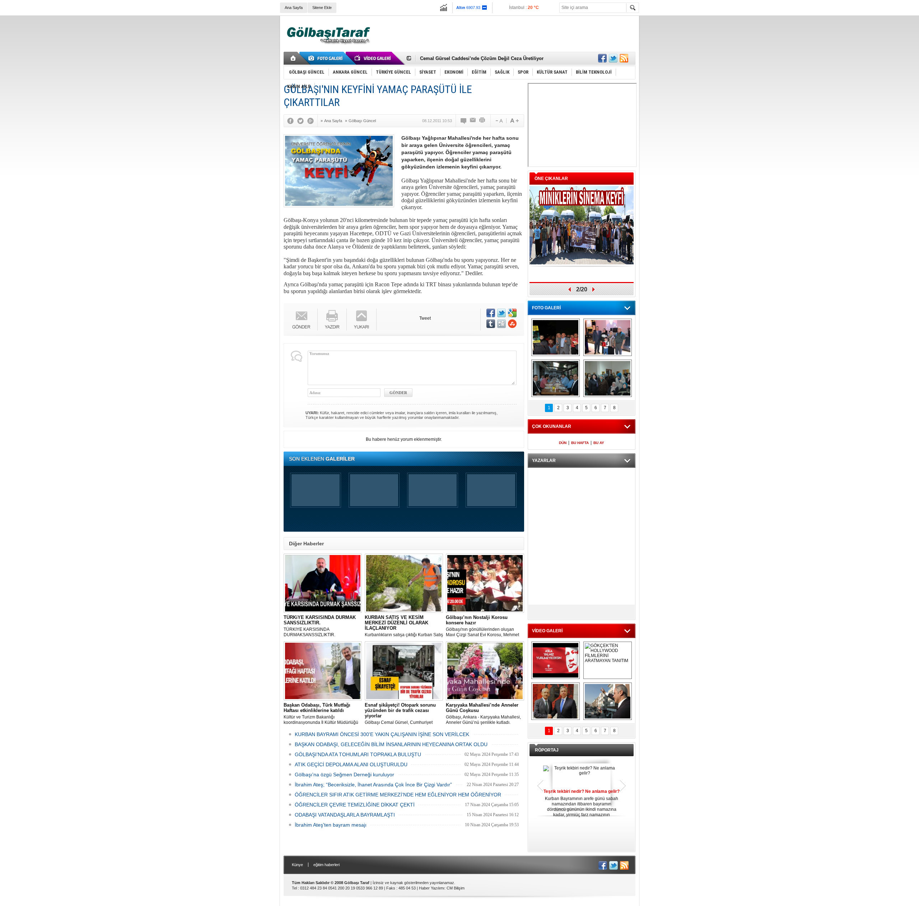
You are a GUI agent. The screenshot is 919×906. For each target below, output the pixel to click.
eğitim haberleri (326, 865)
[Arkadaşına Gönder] (473, 120)
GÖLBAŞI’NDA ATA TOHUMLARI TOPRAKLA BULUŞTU (358, 754)
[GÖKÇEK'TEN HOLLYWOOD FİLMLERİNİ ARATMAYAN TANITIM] (607, 660)
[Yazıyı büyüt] (514, 120)
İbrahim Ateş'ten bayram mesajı (331, 825)
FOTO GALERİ (546, 307)
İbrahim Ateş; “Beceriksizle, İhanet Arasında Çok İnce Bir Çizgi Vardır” (373, 784)
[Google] (312, 120)
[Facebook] (292, 120)
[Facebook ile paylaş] (602, 58)
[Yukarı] (362, 319)
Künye (297, 865)
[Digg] (501, 323)
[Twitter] (302, 120)
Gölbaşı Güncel (362, 121)
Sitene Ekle (322, 7)
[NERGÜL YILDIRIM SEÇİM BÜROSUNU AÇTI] (607, 378)
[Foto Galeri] (326, 58)
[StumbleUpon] (512, 323)
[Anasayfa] (293, 58)
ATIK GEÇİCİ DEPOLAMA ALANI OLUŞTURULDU (351, 764)
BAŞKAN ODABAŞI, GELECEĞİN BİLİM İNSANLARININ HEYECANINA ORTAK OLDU (391, 744)
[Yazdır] (482, 120)
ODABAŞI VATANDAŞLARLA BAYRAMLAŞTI (345, 815)
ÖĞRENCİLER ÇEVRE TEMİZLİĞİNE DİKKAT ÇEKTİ (355, 805)
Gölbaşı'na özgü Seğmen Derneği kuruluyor (344, 774)
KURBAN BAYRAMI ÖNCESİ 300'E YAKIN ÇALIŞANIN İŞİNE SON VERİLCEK (382, 734)
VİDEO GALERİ (547, 630)
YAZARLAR (544, 460)
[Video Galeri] (373, 58)
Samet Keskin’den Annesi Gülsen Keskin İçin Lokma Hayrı (485, 58)
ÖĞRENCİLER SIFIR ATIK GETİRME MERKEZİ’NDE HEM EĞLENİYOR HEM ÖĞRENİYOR (398, 795)
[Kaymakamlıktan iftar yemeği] (607, 337)
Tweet (425, 318)
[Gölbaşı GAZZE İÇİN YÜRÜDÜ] (555, 337)
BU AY (598, 443)
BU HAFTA (580, 443)
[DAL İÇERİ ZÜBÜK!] (555, 701)
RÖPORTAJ (547, 750)
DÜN (562, 443)
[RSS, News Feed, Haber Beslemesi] (624, 58)
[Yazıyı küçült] (498, 120)
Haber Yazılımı (431, 888)
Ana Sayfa (294, 7)
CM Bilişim (456, 888)
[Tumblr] (490, 323)
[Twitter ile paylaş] (613, 58)
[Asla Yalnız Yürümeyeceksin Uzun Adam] (555, 660)
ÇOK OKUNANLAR (551, 426)
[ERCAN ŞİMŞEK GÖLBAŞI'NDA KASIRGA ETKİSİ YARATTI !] (607, 701)
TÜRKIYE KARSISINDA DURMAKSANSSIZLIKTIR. (320, 626)
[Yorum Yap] (464, 120)
